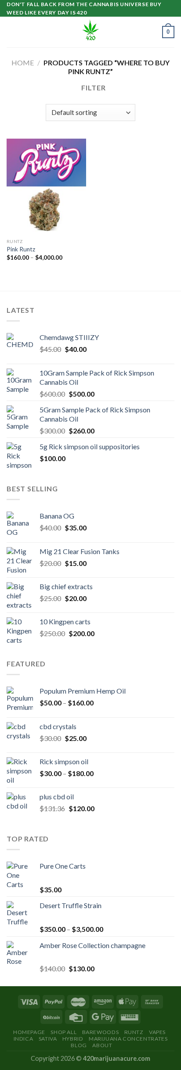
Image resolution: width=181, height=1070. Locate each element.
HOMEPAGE (29, 1032)
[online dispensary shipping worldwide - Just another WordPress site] (90, 32)
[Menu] (12, 32)
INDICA (23, 1038)
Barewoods (100, 1032)
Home (22, 62)
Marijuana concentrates (128, 1038)
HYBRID (72, 1038)
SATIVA (48, 1038)
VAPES (157, 1032)
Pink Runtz (21, 249)
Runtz (134, 1032)
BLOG (79, 1045)
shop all (63, 1032)
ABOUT (102, 1045)
